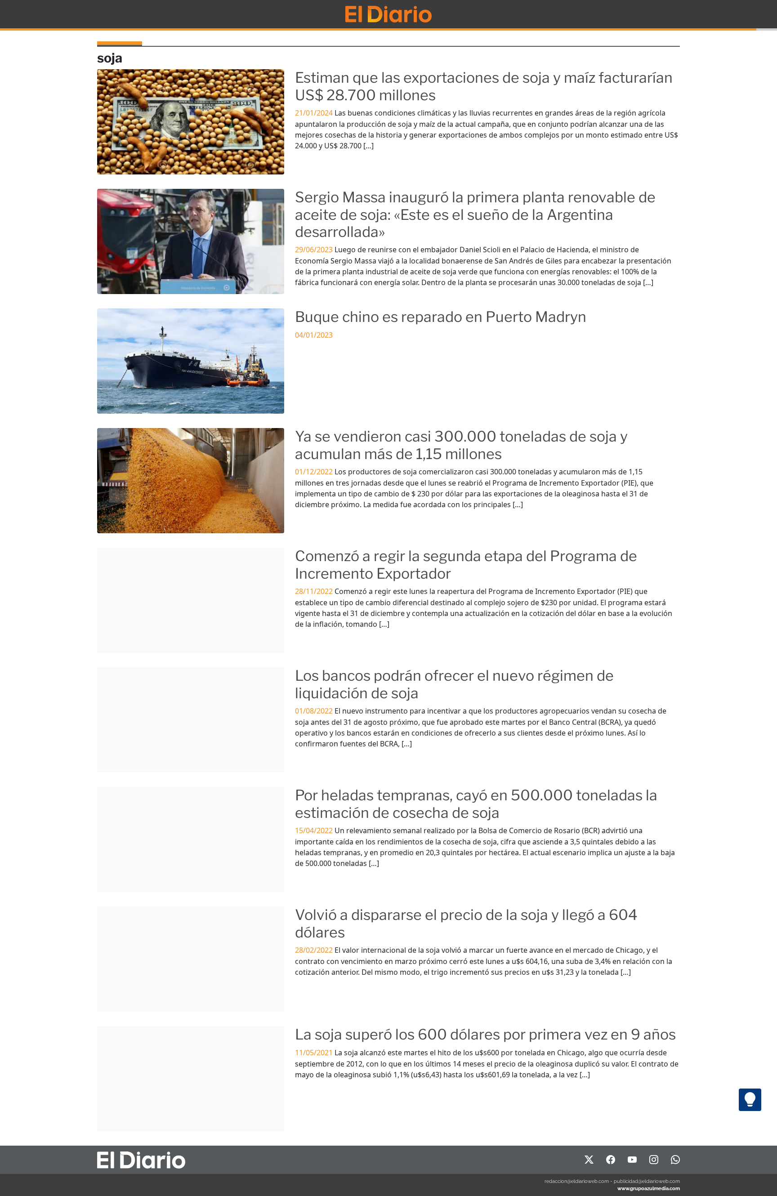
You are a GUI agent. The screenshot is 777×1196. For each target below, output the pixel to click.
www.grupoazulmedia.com (648, 1188)
